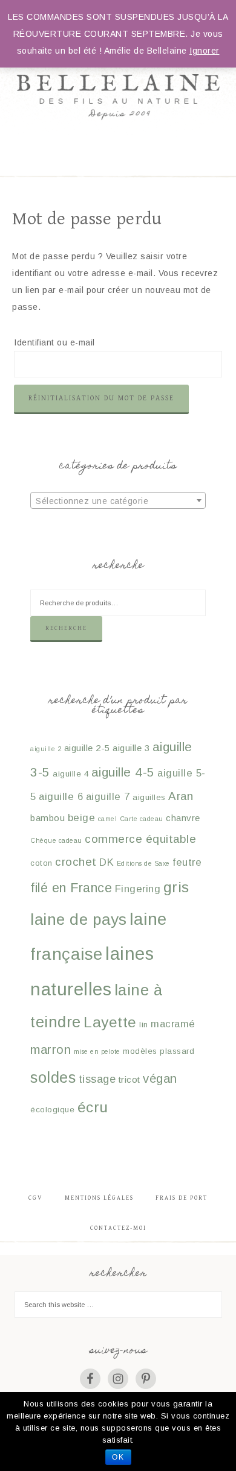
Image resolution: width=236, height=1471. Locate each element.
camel (107, 818)
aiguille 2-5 (87, 748)
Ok (118, 1457)
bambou (47, 818)
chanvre (183, 818)
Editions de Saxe (143, 863)
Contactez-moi (118, 1228)
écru (92, 1107)
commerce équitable (140, 839)
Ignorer (204, 50)
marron (50, 1049)
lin (143, 1024)
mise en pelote (97, 1051)
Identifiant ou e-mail (54, 342)
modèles (140, 1051)
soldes (53, 1077)
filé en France (71, 887)
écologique (52, 1109)
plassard (177, 1051)
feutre (187, 862)
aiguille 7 (108, 796)
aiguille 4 (70, 773)
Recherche (66, 628)
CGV (35, 1198)
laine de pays (78, 919)
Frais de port (182, 1198)
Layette (110, 1022)
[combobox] (118, 500)
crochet (76, 861)
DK (106, 862)
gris (176, 887)
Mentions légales (99, 1198)
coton (41, 863)
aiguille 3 (131, 748)
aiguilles (149, 797)
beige (82, 818)
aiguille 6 (61, 796)
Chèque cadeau (56, 840)
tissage (97, 1079)
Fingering (138, 889)
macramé (173, 1024)
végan (160, 1078)
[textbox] (118, 501)
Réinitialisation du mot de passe (101, 398)
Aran (180, 796)
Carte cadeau (141, 818)
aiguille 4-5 (123, 772)
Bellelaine (118, 72)
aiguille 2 (45, 748)
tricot (129, 1079)
